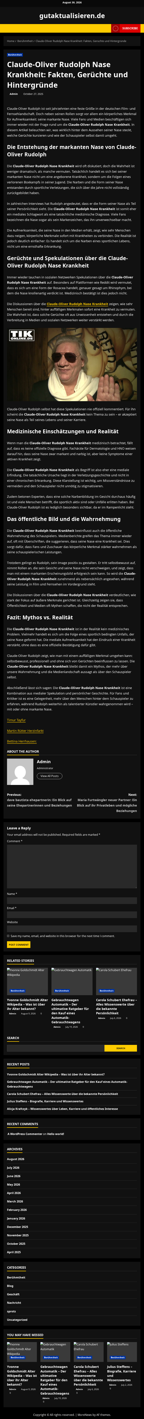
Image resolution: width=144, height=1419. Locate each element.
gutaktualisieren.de (72, 15)
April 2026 (14, 1193)
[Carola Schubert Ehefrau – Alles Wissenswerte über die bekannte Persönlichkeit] (116, 981)
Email (12, 908)
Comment (14, 841)
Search (13, 1038)
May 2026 (13, 1184)
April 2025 (14, 1252)
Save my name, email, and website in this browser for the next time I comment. (63, 936)
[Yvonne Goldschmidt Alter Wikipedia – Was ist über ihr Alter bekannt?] (27, 981)
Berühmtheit (15, 54)
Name (12, 894)
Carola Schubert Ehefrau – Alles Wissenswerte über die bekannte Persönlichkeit (116, 1006)
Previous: (39, 799)
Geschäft (13, 1294)
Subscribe (130, 28)
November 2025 (18, 1235)
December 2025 (17, 1227)
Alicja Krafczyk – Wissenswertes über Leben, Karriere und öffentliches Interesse (62, 1109)
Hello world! (55, 1134)
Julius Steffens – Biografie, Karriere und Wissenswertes (45, 1101)
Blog (10, 1286)
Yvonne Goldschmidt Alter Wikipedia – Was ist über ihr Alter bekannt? (27, 1004)
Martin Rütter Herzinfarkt (25, 731)
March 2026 (15, 1201)
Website (12, 922)
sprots (11, 1311)
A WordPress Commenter (25, 1134)
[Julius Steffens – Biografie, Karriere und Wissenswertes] (122, 1352)
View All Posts (50, 776)
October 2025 (16, 1244)
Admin (14, 94)
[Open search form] (107, 28)
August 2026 (15, 1159)
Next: (107, 802)
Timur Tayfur (16, 720)
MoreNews (85, 1415)
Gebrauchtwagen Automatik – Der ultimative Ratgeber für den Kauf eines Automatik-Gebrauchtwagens (70, 1011)
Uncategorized (17, 1320)
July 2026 (13, 1168)
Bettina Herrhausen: (22, 741)
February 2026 (17, 1210)
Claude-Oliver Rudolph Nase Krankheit (77, 304)
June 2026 (13, 1176)
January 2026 (16, 1218)
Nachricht (14, 1303)
